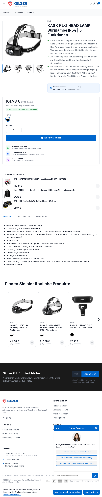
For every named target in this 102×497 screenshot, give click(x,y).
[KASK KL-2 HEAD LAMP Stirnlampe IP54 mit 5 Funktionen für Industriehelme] (23, 41)
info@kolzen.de (12, 459)
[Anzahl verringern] (8, 130)
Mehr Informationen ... (12, 495)
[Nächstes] (99, 319)
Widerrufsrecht (87, 481)
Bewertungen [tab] (41, 216)
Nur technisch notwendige (68, 492)
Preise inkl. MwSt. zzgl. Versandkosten (20, 106)
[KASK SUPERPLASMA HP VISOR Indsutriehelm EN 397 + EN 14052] (7, 183)
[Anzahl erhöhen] (19, 130)
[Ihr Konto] (94, 3)
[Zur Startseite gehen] (20, 3)
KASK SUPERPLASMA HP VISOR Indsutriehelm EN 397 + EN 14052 (40, 179)
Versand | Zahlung (60, 410)
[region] (23, 46)
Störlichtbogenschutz (11, 438)
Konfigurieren (91, 492)
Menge (9, 125)
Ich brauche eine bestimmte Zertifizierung (76, 458)
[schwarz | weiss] (12, 335)
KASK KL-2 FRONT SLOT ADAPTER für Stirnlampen (81, 326)
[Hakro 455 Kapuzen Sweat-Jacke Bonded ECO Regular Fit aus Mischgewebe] (7, 194)
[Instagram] (10, 418)
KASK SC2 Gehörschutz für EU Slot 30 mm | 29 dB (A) (35, 201)
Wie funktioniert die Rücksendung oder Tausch (77, 463)
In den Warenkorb (52, 137)
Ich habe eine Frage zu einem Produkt (77, 452)
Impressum (74, 481)
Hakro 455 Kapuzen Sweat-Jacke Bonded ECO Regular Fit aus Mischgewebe (44, 190)
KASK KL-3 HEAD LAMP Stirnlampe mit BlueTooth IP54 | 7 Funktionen (51, 327)
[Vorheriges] (5, 319)
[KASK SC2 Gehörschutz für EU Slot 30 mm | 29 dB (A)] (7, 205)
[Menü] (4, 3)
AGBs (98, 481)
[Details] (32, 342)
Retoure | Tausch (60, 406)
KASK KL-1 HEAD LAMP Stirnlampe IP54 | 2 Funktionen (20, 327)
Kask (49, 21)
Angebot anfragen (60, 414)
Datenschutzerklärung (86, 382)
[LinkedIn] (6, 418)
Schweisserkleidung (10, 430)
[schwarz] (72, 335)
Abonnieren (90, 374)
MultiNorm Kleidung (10, 434)
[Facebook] (3, 418)
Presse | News (59, 418)
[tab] (7, 217)
